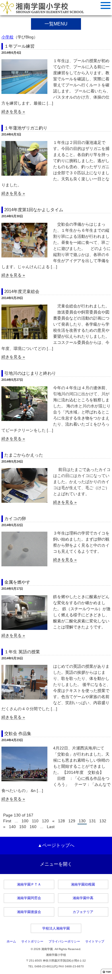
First (7, 821)
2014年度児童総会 (21, 291)
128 (61, 821)
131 (92, 821)
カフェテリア (83, 912)
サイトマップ (94, 941)
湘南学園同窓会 (29, 898)
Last (51, 826)
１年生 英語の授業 (22, 651)
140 (12, 826)
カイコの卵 (15, 518)
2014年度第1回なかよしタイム (33, 209)
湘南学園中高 (83, 898)
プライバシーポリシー (64, 941)
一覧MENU (56, 23)
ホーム (11, 941)
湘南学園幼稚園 (83, 884)
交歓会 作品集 (17, 733)
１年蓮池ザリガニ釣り (25, 127)
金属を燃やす (17, 582)
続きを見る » (13, 111)
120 (45, 821)
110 (35, 821)
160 (33, 826)
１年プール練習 (19, 46)
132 (102, 821)
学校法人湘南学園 (56, 928)
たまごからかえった (23, 454)
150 (22, 826)
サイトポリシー (32, 941)
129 (71, 821)
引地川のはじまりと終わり (30, 373)
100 (25, 821)
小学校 (7, 37)
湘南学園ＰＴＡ (29, 884)
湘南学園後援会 (29, 912)
